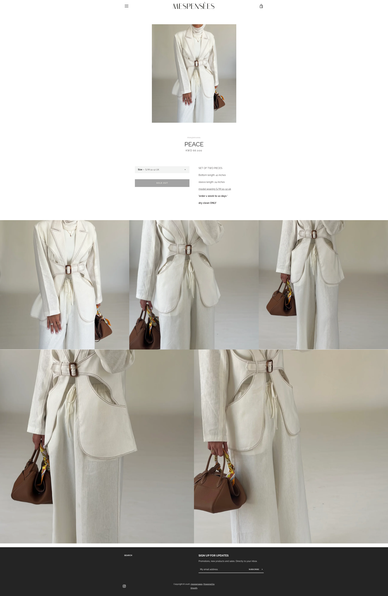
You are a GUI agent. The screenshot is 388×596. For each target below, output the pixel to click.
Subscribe (254, 569)
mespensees (196, 584)
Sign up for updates (214, 555)
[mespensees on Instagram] (124, 585)
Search (128, 555)
